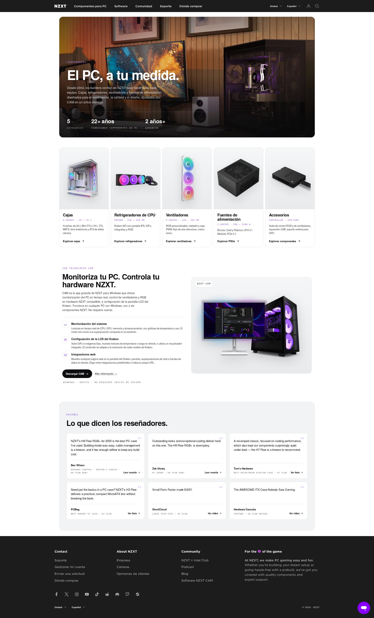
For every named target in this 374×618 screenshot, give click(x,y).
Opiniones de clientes (133, 573)
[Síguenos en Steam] (137, 594)
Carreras (123, 567)
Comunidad (143, 6)
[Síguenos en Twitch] (127, 594)
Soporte (166, 6)
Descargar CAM (75, 373)
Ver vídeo (213, 513)
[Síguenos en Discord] (117, 594)
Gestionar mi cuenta (70, 567)
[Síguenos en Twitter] (67, 594)
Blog (184, 573)
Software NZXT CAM (197, 580)
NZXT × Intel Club (195, 560)
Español (291, 6)
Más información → (106, 373)
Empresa (123, 560)
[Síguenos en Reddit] (107, 594)
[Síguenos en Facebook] (56, 594)
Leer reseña (130, 472)
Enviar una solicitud (70, 573)
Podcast (187, 567)
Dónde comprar (190, 6)
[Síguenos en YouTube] (87, 594)
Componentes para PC (90, 6)
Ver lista (295, 472)
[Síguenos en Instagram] (77, 594)
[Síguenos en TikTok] (97, 594)
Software (121, 6)
